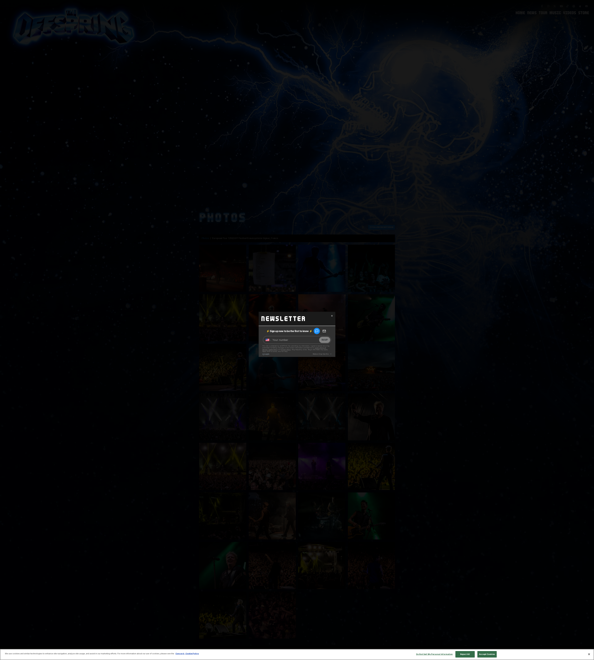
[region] (297, 654)
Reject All (465, 654)
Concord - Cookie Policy (187, 653)
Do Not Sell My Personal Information (434, 654)
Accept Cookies (487, 654)
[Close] (589, 654)
